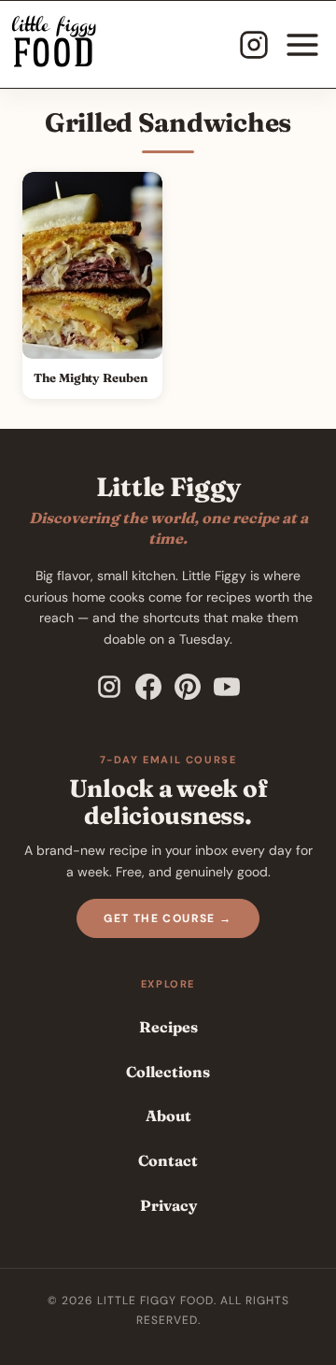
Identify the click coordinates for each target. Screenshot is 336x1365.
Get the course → (167, 918)
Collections (168, 1071)
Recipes (168, 1026)
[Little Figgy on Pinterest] (188, 687)
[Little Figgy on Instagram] (109, 687)
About (168, 1115)
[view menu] (302, 45)
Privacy (168, 1205)
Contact (168, 1160)
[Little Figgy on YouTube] (227, 687)
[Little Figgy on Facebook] (148, 687)
